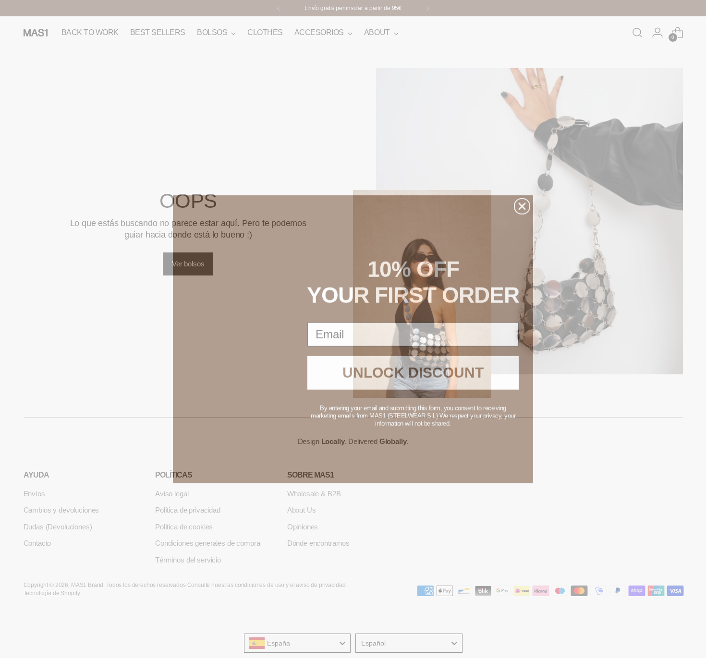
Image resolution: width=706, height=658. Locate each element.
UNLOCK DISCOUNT (413, 363)
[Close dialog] (522, 196)
